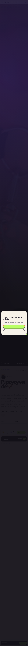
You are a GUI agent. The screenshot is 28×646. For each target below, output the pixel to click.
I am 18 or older (14, 327)
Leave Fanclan (14, 331)
